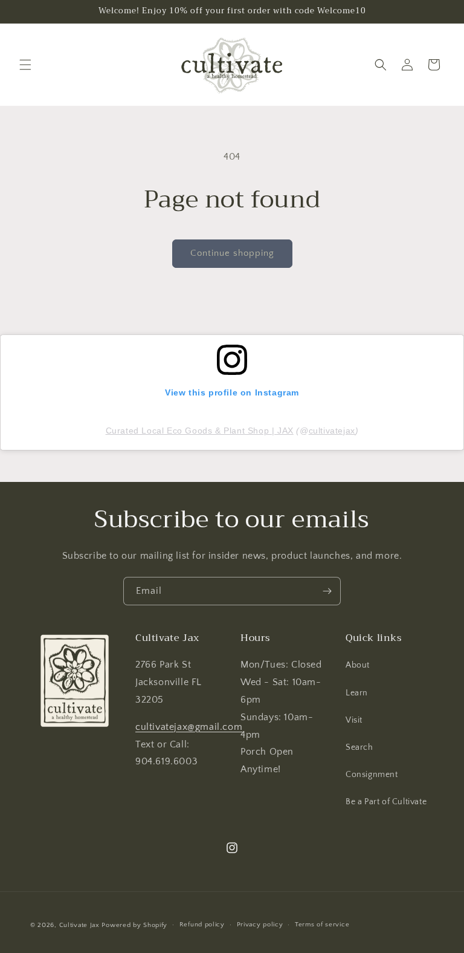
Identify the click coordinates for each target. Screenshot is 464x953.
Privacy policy (260, 924)
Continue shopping (232, 253)
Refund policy (202, 924)
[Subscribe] (327, 591)
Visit (354, 720)
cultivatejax (332, 430)
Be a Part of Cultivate (386, 802)
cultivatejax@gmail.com (188, 726)
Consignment (372, 774)
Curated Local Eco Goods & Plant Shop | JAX (200, 430)
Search (359, 747)
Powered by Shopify (134, 925)
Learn (357, 693)
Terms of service (322, 924)
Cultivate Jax (79, 925)
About (358, 665)
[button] (25, 64)
